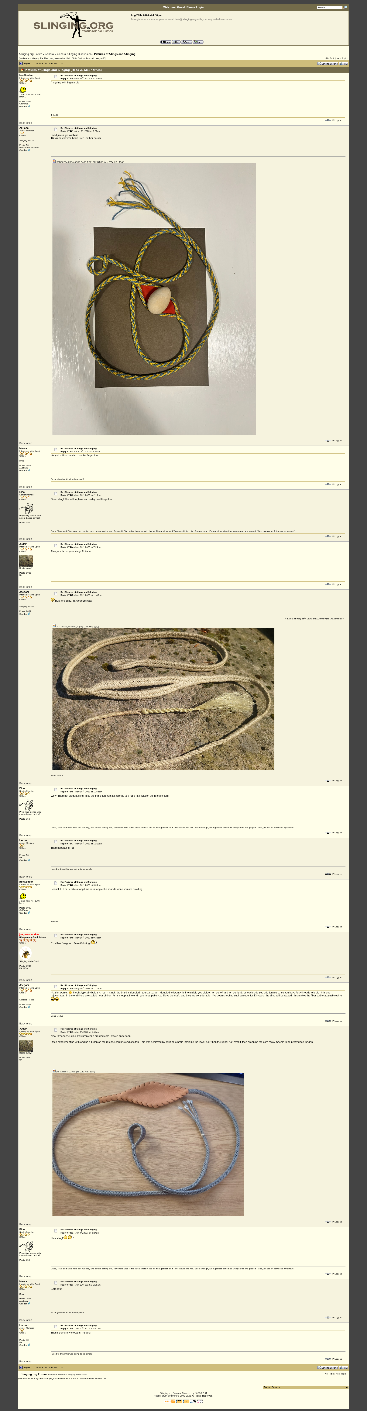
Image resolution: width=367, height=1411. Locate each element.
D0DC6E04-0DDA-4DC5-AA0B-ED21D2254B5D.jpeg (82, 162)
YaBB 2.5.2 (200, 1393)
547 (63, 63)
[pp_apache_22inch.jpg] (148, 1215)
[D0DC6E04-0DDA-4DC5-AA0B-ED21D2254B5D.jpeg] (154, 434)
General (49, 54)
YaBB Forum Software (165, 1395)
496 (42, 63)
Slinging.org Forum (30, 54)
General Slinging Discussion (74, 54)
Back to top (25, 122)
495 (38, 63)
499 (56, 63)
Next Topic (342, 58)
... (34, 63)
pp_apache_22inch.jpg (67, 1072)
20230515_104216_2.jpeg (69, 626)
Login (200, 7)
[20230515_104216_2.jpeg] (163, 769)
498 (51, 63)
